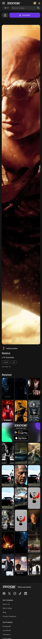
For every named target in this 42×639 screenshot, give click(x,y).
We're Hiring (7, 608)
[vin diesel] (34, 520)
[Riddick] (8, 388)
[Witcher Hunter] (34, 411)
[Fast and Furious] (21, 453)
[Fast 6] (8, 498)
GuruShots (7, 630)
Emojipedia (7, 626)
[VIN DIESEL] (34, 388)
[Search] (38, 8)
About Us (6, 604)
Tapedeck (6, 634)
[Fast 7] (34, 542)
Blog (4, 612)
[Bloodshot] (8, 411)
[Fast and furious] (8, 453)
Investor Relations (9, 616)
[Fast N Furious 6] (34, 475)
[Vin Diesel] (8, 475)
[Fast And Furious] (21, 498)
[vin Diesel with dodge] (21, 475)
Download (26, 15)
